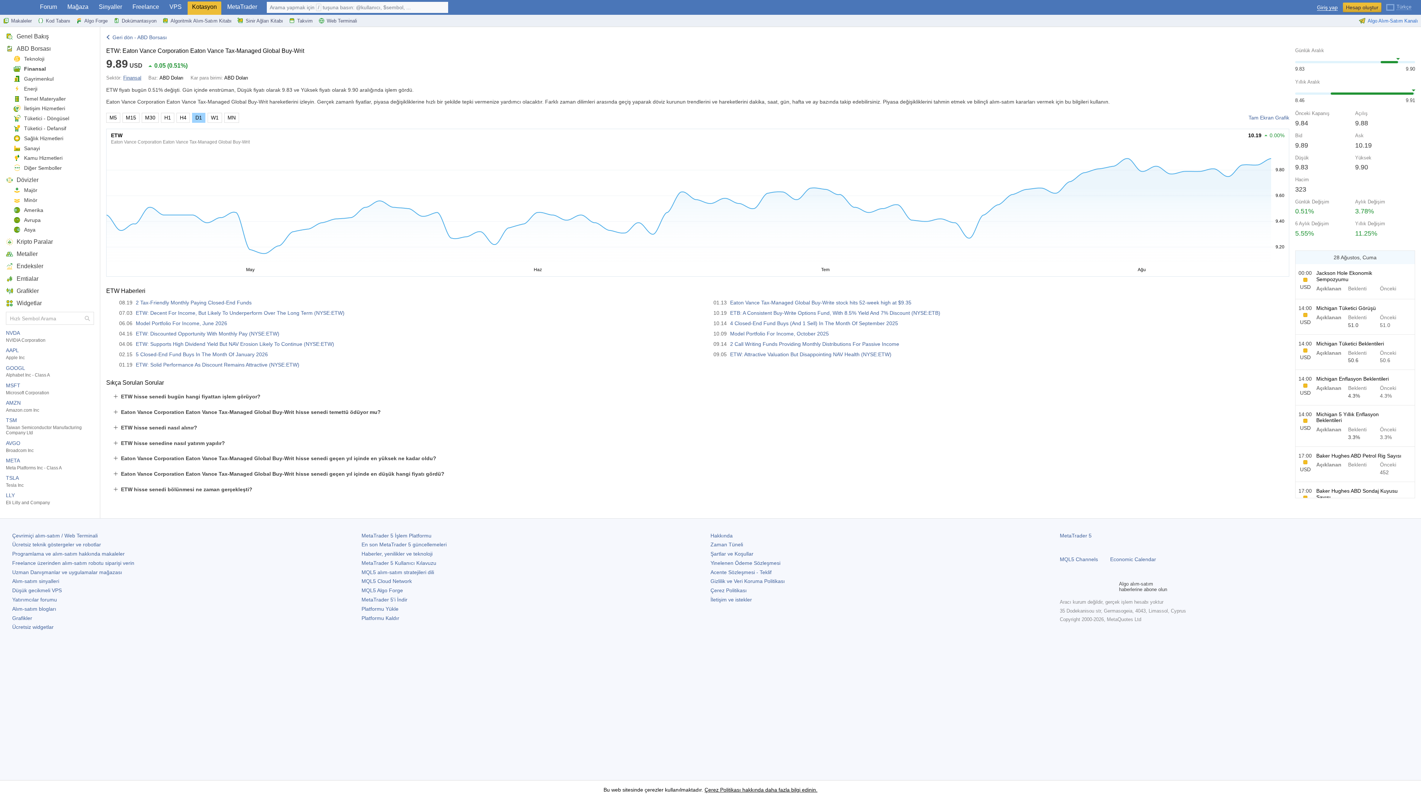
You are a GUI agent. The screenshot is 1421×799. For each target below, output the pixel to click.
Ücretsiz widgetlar (33, 627)
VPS (175, 7)
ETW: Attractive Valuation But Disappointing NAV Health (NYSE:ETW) (810, 354)
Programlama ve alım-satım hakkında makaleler (68, 554)
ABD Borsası (34, 48)
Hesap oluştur (1362, 7)
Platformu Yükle (380, 609)
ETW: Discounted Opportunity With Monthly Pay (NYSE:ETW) (207, 334)
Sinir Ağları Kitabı (264, 21)
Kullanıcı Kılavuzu (399, 563)
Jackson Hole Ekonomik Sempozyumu (1344, 276)
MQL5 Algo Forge (382, 590)
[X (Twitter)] (1088, 586)
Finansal (35, 69)
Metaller (27, 254)
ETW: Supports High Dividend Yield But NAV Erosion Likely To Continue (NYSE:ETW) (235, 344)
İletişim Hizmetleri (44, 108)
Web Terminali (342, 21)
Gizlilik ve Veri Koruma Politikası (747, 581)
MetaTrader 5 (1076, 536)
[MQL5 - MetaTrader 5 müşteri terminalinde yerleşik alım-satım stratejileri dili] (17, 7)
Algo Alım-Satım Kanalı (1393, 21)
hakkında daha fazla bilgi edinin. (779, 790)
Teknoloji (34, 59)
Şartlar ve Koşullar (731, 554)
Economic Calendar (1133, 559)
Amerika (33, 210)
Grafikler (28, 291)
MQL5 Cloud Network (387, 581)
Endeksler (30, 266)
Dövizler (27, 180)
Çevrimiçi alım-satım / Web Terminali (55, 536)
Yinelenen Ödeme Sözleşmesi (745, 563)
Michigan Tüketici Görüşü (1346, 308)
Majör (30, 190)
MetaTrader (242, 7)
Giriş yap (1327, 7)
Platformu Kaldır (380, 618)
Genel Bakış (33, 36)
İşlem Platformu (396, 536)
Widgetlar (29, 303)
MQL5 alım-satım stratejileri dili (398, 572)
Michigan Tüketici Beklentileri (1350, 344)
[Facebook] (1064, 586)
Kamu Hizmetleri (43, 158)
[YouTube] (1099, 586)
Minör (30, 200)
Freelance (145, 7)
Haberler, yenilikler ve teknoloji (397, 554)
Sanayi (32, 148)
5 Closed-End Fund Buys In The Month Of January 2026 (202, 354)
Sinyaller (110, 7)
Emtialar (27, 279)
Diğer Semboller (43, 168)
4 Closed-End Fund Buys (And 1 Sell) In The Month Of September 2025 (814, 323)
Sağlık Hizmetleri (43, 138)
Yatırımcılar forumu (34, 600)
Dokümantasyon (139, 21)
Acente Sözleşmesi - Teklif (741, 572)
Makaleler (21, 21)
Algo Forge (96, 21)
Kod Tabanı (58, 21)
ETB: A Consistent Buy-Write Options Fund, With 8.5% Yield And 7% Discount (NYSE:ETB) (835, 313)
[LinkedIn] (1111, 586)
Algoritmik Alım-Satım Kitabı (201, 21)
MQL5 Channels (1079, 559)
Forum (48, 7)
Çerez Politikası (728, 590)
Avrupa (32, 220)
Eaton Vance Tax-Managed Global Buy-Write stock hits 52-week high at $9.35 (820, 303)
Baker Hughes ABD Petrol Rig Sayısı (1358, 456)
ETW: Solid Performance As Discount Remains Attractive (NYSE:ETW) (217, 365)
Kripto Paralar (35, 242)
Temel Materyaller (45, 99)
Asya (30, 230)
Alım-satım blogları (34, 609)
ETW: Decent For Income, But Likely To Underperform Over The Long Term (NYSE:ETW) (240, 313)
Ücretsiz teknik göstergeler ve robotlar (56, 544)
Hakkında (721, 536)
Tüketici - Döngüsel (46, 118)
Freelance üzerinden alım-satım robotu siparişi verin (73, 563)
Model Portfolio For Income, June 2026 (181, 323)
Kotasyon (204, 7)
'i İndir (384, 600)
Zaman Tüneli (726, 544)
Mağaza (77, 7)
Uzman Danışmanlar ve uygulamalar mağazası (67, 572)
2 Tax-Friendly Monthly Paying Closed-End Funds (194, 303)
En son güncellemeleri (404, 544)
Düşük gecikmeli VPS (37, 590)
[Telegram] (1076, 586)
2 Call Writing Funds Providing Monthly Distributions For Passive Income (814, 344)
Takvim (305, 21)
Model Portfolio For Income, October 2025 (779, 334)
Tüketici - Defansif (45, 128)
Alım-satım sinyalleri (35, 581)
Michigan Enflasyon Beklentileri (1352, 379)
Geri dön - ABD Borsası (139, 37)
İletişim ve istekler (731, 600)
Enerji (30, 89)
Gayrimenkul (39, 79)
